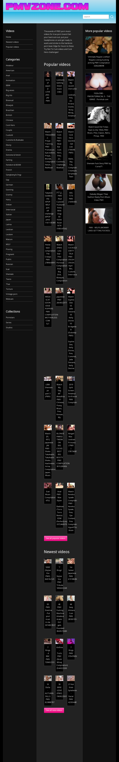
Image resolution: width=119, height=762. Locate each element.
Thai (8, 284)
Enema (9, 150)
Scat (8, 269)
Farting (9, 160)
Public (8, 259)
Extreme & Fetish (13, 155)
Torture (9, 289)
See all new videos (54, 710)
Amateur (9, 65)
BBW (8, 85)
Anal (8, 75)
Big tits (9, 95)
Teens (8, 279)
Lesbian (9, 229)
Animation (10, 80)
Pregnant (10, 254)
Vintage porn (11, 294)
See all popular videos (55, 538)
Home (8, 37)
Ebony (8, 145)
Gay (7, 179)
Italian (9, 214)
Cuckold (9, 135)
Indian (9, 204)
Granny (9, 194)
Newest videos (12, 42)
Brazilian (10, 110)
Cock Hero (10, 125)
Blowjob (9, 105)
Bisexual (9, 100)
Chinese (9, 120)
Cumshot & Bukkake (15, 140)
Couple (9, 130)
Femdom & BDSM (13, 165)
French (9, 170)
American (10, 70)
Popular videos (12, 47)
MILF (8, 244)
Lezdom (9, 234)
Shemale (9, 274)
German (9, 184)
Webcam (9, 299)
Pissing (9, 249)
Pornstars (10, 317)
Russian (9, 264)
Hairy (8, 199)
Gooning (9, 189)
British (9, 115)
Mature (9, 239)
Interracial (10, 209)
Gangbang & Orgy (13, 174)
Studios (9, 327)
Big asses (10, 90)
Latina (9, 224)
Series (8, 322)
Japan (8, 219)
